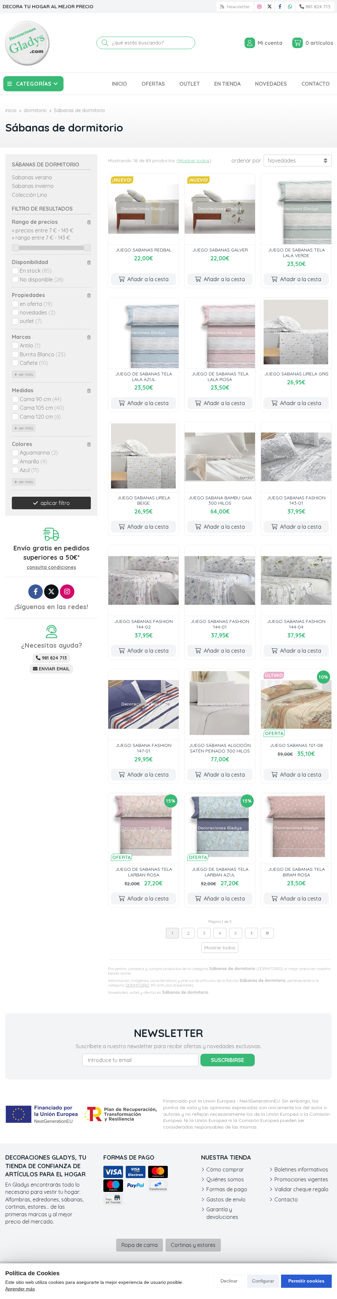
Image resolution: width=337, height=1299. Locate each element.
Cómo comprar (225, 1169)
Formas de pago (226, 1189)
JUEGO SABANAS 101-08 (296, 745)
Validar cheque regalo (301, 1189)
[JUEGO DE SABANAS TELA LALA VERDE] (296, 209)
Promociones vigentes (301, 1179)
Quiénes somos (225, 1179)
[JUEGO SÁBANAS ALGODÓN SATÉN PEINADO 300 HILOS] (220, 704)
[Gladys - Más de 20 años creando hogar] (27, 43)
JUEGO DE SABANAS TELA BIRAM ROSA (296, 872)
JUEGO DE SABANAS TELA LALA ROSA (220, 376)
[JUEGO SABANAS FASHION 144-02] (143, 580)
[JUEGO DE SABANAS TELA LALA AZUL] (143, 333)
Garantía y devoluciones (222, 1213)
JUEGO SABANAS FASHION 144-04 (296, 624)
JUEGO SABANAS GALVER (220, 250)
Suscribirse (227, 1060)
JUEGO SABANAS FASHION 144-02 (143, 624)
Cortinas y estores (193, 1245)
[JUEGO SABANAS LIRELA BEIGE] (143, 457)
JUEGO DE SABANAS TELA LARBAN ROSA (143, 872)
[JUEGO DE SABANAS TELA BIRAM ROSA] (296, 828)
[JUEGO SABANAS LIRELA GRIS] (296, 333)
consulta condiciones (51, 567)
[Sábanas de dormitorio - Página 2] (251, 933)
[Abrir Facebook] (279, 7)
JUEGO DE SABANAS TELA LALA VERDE (296, 252)
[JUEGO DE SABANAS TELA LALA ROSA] (220, 333)
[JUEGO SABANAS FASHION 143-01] (296, 457)
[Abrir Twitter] (269, 7)
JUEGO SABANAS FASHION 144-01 (220, 624)
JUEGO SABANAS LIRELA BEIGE (143, 500)
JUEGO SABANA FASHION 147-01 (143, 748)
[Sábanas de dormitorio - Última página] (267, 933)
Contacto (286, 1199)
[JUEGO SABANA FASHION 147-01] (143, 704)
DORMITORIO (137, 985)
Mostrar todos (193, 160)
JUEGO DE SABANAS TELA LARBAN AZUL (220, 872)
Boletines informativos (301, 1169)
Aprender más (20, 1288)
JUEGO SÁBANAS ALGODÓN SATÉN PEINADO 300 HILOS (220, 748)
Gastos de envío (226, 1199)
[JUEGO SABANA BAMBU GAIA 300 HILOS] (220, 457)
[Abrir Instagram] (259, 7)
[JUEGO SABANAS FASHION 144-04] (296, 580)
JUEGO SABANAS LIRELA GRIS (296, 374)
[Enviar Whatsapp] (290, 7)
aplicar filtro (55, 503)
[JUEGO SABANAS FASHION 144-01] (220, 580)
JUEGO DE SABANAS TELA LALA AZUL (143, 376)
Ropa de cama (139, 1245)
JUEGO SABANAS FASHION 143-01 (296, 500)
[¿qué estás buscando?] (145, 42)
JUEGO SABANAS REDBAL (143, 250)
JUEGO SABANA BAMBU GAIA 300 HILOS (220, 500)
